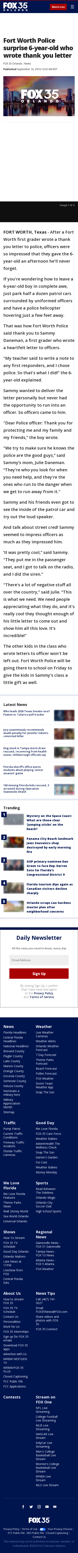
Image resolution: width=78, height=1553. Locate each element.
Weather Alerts (46, 1041)
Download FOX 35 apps (15, 1347)
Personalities (12, 1322)
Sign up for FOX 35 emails (15, 1338)
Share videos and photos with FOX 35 (47, 1320)
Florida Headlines (14, 1032)
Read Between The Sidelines (46, 1191)
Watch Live (58, 7)
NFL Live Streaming (43, 1410)
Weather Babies (46, 1139)
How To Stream (14, 1238)
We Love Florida (47, 1129)
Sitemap (8, 1112)
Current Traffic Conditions (13, 1135)
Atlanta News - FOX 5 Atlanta (46, 1262)
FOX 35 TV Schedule (10, 1244)
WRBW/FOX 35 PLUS (13, 1369)
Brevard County (13, 1051)
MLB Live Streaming (43, 1427)
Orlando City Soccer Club (44, 1204)
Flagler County (13, 1056)
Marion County (13, 1066)
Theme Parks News (12, 1204)
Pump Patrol (11, 1129)
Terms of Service (42, 997)
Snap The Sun (45, 1092)
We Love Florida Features (14, 1195)
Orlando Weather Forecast (47, 1048)
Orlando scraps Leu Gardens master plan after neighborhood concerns (49, 907)
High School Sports (48, 1211)
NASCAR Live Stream (44, 1436)
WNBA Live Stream (43, 1478)
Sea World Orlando (16, 1216)
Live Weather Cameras (44, 1034)
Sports (42, 1182)
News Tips (45, 1293)
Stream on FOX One (45, 1399)
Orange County (13, 1071)
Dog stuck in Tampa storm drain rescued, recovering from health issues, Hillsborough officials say (25, 751)
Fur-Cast (41, 1162)
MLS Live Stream (47, 1485)
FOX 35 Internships (16, 1332)
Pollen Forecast (46, 1073)
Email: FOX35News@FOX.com (51, 1310)
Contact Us (10, 1317)
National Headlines (16, 1046)
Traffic (9, 1122)
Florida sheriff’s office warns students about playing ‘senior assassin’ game (23, 770)
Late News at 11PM (12, 1263)
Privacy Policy (43, 993)
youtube (47, 1506)
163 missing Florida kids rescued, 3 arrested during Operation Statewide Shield (26, 788)
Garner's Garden (47, 1157)
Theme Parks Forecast (45, 1061)
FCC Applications (14, 1386)
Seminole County (14, 1081)
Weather (44, 1026)
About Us (12, 1293)
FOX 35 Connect (47, 1329)
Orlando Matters (14, 1256)
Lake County (11, 1061)
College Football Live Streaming (47, 1418)
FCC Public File (13, 1381)
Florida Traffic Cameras (12, 1153)
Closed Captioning (15, 1376)
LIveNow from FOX (13, 1272)
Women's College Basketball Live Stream (47, 1467)
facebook (23, 1506)
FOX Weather (45, 1078)
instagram (39, 1506)
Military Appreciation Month (11, 1103)
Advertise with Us (15, 1354)
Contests (11, 1397)
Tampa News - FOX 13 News (46, 1253)
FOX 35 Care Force (48, 1134)
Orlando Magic (46, 1197)
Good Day (45, 1122)
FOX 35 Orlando (12, 63)
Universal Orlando (15, 1221)
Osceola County (14, 1076)
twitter (31, 1506)
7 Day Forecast (46, 1055)
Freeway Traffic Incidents (13, 1144)
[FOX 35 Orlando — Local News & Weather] (15, 7)
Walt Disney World (15, 1211)
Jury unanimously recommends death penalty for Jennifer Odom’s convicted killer (25, 733)
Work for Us (11, 1327)
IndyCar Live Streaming (44, 1444)
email (55, 1506)
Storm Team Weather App (44, 1085)
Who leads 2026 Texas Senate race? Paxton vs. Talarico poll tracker (26, 712)
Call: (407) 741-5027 (46, 1301)
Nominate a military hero (11, 1093)
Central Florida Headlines (13, 1039)
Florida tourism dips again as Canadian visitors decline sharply (50, 888)
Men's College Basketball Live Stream (46, 1455)
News (27, 63)
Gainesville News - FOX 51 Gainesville (48, 1244)
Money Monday (46, 1172)
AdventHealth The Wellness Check (48, 1145)
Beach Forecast (46, 1068)
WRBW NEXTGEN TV (15, 1361)
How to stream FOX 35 (13, 1301)
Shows (9, 1231)
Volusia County (13, 1086)
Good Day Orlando (16, 1251)
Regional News (44, 1234)
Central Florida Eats (13, 1281)
